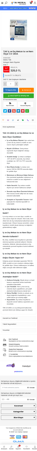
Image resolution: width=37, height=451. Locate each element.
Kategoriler (18, 411)
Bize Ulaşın (18, 417)
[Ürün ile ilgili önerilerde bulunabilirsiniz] (33, 120)
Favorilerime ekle (11, 100)
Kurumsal (18, 406)
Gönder (32, 388)
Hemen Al (27, 90)
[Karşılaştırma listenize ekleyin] (18, 120)
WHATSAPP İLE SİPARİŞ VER (19, 96)
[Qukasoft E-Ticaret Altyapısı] (18, 442)
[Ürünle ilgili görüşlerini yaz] (13, 120)
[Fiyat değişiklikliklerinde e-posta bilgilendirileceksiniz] (23, 120)
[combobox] (3, 399)
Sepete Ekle (12, 90)
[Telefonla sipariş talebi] (28, 120)
